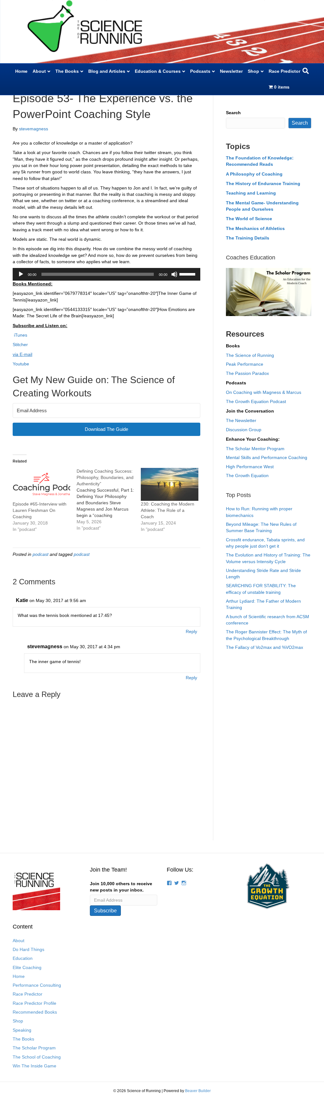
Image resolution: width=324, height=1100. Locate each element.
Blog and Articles (106, 71)
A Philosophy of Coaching (254, 174)
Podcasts (200, 71)
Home (21, 71)
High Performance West (250, 466)
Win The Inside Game (34, 1065)
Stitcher (20, 344)
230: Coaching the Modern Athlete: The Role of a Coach (167, 510)
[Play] (21, 274)
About (39, 71)
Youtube (21, 363)
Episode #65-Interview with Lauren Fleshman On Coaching (39, 510)
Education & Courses (158, 71)
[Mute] (174, 274)
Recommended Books (35, 1012)
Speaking (22, 1030)
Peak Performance (244, 364)
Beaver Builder (198, 1091)
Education (23, 958)
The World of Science (249, 218)
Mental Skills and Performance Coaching (266, 457)
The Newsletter (241, 420)
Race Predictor (284, 71)
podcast (40, 554)
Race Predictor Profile (34, 1003)
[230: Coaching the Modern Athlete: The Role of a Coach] (169, 484)
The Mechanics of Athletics (255, 228)
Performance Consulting (37, 985)
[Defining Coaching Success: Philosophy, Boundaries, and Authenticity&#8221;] (108, 499)
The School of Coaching (37, 1057)
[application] (106, 274)
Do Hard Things (28, 949)
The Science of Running (250, 355)
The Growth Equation (247, 475)
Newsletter (231, 71)
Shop (253, 71)
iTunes (20, 335)
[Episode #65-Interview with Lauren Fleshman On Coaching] (41, 484)
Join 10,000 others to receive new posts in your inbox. (121, 886)
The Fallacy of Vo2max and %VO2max (264, 647)
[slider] (188, 273)
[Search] (305, 71)
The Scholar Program (34, 1047)
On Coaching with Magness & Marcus (263, 392)
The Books (67, 71)
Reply (191, 631)
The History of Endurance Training (263, 183)
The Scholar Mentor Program (255, 448)
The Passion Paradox (247, 373)
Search (233, 112)
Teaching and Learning (251, 193)
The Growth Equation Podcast (256, 401)
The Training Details (247, 237)
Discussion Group (243, 429)
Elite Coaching (27, 967)
